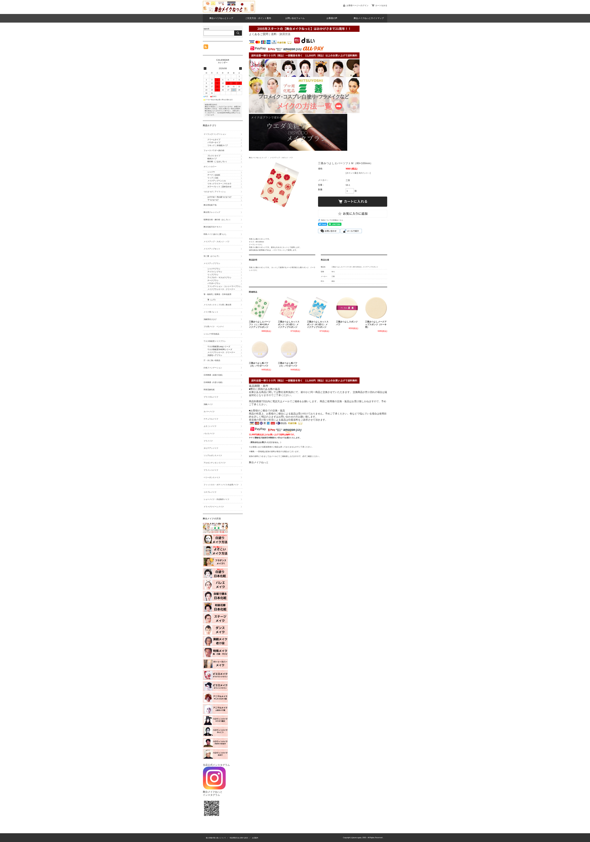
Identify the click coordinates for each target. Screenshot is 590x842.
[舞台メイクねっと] (229, 11)
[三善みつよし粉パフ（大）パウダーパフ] (260, 349)
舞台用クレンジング (212, 212)
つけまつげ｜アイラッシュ (215, 192)
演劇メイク (208, 404)
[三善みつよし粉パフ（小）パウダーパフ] (289, 349)
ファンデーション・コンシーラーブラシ (224, 286)
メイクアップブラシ (212, 263)
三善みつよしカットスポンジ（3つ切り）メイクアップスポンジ (288, 324)
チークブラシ (212, 280)
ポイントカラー (210, 167)
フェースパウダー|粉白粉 (214, 150)
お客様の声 (331, 18)
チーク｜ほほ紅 (213, 175)
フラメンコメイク (211, 470)
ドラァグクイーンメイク (214, 507)
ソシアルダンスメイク (213, 455)
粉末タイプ (212, 159)
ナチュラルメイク (211, 419)
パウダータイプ (213, 142)
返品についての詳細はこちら (332, 220)
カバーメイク (209, 411)
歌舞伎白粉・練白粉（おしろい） (217, 220)
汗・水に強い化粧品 (212, 360)
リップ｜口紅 (212, 178)
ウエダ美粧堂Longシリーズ (218, 346)
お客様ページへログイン (357, 5)
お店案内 (255, 838)
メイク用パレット (211, 312)
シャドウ (211, 172)
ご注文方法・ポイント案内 (258, 18)
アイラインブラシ (214, 272)
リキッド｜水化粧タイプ (217, 145)
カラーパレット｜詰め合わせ (219, 186)
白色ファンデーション (213, 368)
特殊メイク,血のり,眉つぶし (215, 234)
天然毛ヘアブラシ (214, 355)
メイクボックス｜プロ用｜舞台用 (217, 305)
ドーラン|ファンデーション (215, 134)
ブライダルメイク (211, 397)
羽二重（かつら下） (212, 256)
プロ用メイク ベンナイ (214, 326)
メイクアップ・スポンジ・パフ (281, 157)
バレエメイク (209, 433)
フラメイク (208, 441)
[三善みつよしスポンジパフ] (347, 308)
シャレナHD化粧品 (211, 334)
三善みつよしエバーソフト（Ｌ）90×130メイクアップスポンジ (259, 324)
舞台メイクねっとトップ (221, 18)
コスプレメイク (210, 492)
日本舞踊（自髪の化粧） (214, 375)
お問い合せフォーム (295, 18)
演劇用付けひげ (210, 319)
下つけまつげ (212, 200)
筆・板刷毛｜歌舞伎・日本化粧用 (217, 294)
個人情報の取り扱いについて (216, 838)
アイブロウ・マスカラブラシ (219, 277)
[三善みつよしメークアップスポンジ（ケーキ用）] (376, 308)
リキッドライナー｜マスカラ (219, 184)
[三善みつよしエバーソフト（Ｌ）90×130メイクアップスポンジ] (260, 308)
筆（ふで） (212, 300)
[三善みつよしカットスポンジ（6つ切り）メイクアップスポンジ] (318, 308)
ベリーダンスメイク (212, 477)
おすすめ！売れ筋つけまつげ (219, 197)
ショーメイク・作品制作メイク (216, 499)
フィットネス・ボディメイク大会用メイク (221, 485)
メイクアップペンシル (216, 181)
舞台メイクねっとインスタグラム (212, 793)
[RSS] (206, 47)
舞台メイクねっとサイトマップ (369, 18)
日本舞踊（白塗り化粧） (214, 382)
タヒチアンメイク (211, 448)
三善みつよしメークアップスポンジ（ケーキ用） (376, 324)
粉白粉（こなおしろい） (217, 161)
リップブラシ (212, 275)
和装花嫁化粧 (209, 389)
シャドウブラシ (213, 269)
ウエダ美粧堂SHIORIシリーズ (219, 349)
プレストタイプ (213, 156)
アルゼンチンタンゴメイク (215, 463)
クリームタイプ (213, 139)
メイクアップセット (212, 249)
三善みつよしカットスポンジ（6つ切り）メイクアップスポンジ (317, 324)
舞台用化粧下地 (210, 205)
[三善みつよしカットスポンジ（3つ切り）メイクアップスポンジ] (289, 308)
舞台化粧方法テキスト (213, 227)
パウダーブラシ (213, 283)
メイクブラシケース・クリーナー (221, 289)
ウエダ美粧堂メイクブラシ (215, 341)
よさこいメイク (210, 426)
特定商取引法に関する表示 (239, 838)
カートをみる (381, 5)
